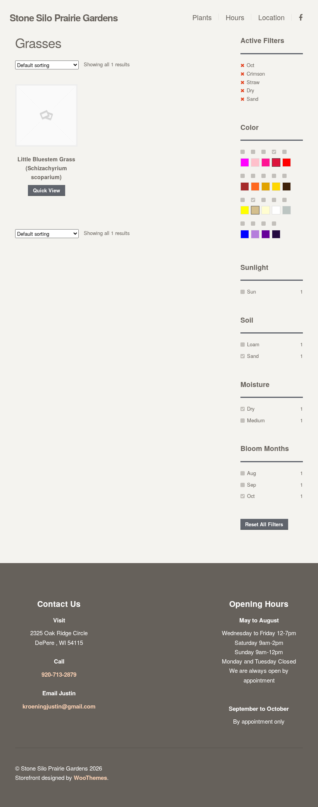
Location (271, 17)
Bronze (290, 186)
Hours (235, 17)
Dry (250, 90)
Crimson (256, 73)
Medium (256, 420)
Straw (253, 82)
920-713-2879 (58, 674)
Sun (251, 291)
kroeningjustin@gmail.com (58, 706)
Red (290, 162)
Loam (253, 344)
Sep (251, 484)
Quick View (46, 190)
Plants (202, 17)
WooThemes (90, 777)
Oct (250, 65)
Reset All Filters (264, 524)
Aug (251, 473)
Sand (252, 98)
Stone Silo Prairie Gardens (64, 17)
